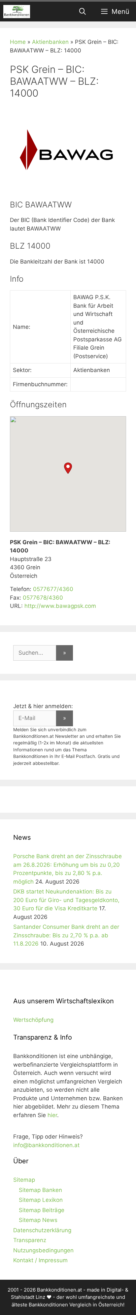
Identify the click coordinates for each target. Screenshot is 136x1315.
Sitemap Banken (40, 1190)
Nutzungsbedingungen (43, 1250)
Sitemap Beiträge (41, 1210)
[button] (68, 468)
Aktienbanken (50, 42)
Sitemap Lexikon (41, 1200)
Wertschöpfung (33, 1020)
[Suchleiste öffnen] (83, 11)
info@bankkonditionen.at (46, 1145)
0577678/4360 (43, 597)
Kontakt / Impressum (40, 1260)
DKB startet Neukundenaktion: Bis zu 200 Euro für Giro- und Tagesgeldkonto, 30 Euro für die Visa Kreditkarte (66, 900)
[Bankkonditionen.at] (16, 11)
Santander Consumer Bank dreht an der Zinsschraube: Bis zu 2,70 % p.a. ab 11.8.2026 (66, 935)
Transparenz (29, 1240)
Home (18, 42)
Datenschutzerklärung (42, 1230)
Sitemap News (38, 1220)
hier (52, 1115)
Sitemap (24, 1179)
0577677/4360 (53, 589)
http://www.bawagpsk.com (60, 606)
